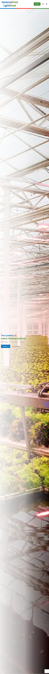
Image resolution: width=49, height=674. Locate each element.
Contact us (6, 346)
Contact (37, 4)
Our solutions (16, 346)
